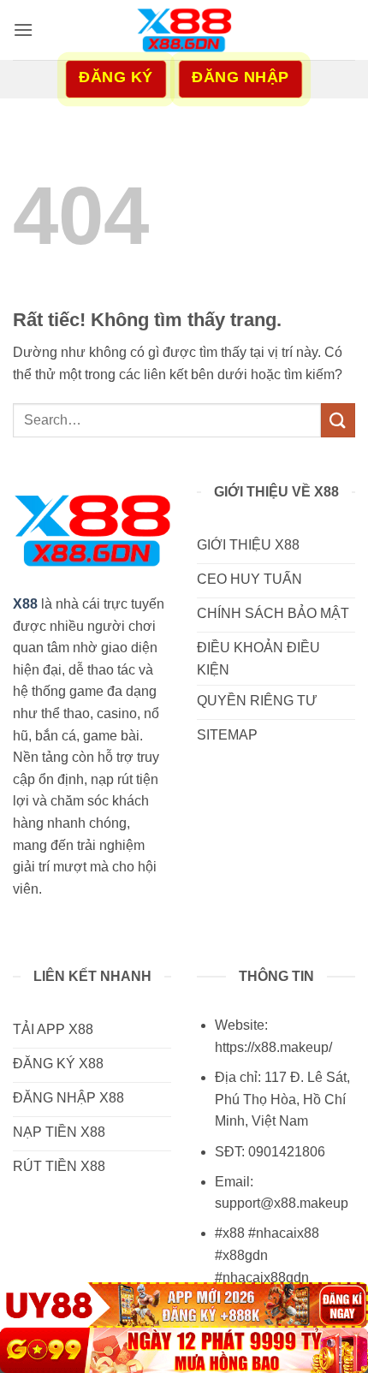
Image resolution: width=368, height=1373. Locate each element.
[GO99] (184, 1350)
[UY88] (184, 1305)
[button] (23, 30)
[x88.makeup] (184, 30)
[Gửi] (338, 420)
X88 (25, 604)
